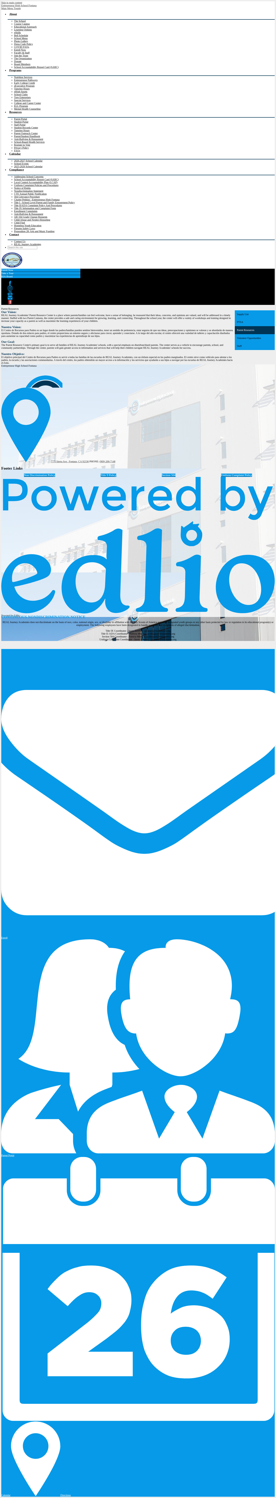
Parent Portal (20, 119)
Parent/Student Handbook (27, 136)
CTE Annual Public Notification (30, 194)
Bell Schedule (21, 35)
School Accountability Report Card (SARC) (36, 67)
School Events (21, 163)
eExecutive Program (24, 86)
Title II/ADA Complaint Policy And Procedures (38, 205)
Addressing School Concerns (28, 176)
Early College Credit (24, 83)
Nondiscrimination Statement (28, 191)
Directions (65, 1495)
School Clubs (21, 94)
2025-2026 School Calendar (28, 166)
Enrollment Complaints (25, 211)
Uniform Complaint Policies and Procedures (36, 185)
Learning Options (23, 29)
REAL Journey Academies (27, 244)
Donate (17, 61)
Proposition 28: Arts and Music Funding (34, 231)
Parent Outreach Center (26, 133)
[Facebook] (10, 283)
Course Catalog (22, 24)
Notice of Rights (22, 188)
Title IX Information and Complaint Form (35, 208)
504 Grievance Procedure (27, 196)
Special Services (22, 100)
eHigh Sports (20, 91)
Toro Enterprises (22, 97)
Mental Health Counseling (27, 109)
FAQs (17, 150)
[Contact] (10, 297)
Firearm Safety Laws (24, 228)
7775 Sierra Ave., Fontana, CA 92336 (70, 461)
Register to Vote (22, 145)
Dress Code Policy (23, 44)
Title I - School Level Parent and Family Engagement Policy (44, 202)
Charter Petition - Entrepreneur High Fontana (37, 199)
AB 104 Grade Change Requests (30, 217)
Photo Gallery (21, 41)
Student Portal (21, 122)
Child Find (19, 222)
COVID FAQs (21, 47)
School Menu (21, 38)
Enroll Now (20, 49)
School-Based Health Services (29, 142)
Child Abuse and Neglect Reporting (32, 219)
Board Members (22, 64)
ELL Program (21, 106)
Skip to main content (11, 2)
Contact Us (19, 241)
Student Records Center (26, 127)
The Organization (23, 58)
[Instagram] (10, 288)
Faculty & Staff (22, 52)
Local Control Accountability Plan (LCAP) (35, 182)
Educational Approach (25, 26)
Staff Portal (19, 124)
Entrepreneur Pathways (26, 80)
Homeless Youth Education (27, 225)
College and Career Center (27, 103)
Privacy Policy (21, 147)
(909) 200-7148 (107, 461)
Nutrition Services (23, 77)
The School (20, 21)
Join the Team (21, 55)
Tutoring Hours (22, 88)
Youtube (10, 292)
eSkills (17, 32)
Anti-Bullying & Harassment (28, 139)
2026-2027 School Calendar (28, 160)
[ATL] (10, 302)
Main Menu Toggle (11, 8)
